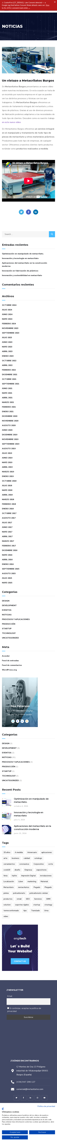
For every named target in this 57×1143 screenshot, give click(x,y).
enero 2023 (8, 356)
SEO (28, 899)
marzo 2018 (8, 499)
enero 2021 (8, 411)
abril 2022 (7, 365)
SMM (48, 899)
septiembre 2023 (10, 333)
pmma (6, 893)
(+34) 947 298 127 (25, 1081)
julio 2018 (7, 485)
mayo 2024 (7, 319)
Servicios (38, 899)
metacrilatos (23, 887)
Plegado (48, 887)
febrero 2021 (9, 407)
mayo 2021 (7, 393)
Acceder (6, 656)
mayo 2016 (7, 555)
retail (19, 899)
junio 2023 (7, 342)
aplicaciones (46, 852)
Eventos (6, 610)
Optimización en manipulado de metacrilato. (23, 253)
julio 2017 (7, 522)
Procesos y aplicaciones (16, 619)
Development (9, 605)
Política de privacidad (46, 1106)
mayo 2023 (7, 347)
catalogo (38, 858)
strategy (48, 904)
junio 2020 (7, 430)
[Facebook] (28, 212)
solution (7, 904)
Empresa (28, 870)
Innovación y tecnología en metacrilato (20, 258)
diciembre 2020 (9, 416)
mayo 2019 (7, 462)
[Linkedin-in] (30, 1098)
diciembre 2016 (9, 550)
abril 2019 (7, 467)
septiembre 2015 (10, 569)
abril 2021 (7, 397)
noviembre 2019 (10, 439)
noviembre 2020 (10, 421)
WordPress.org (9, 670)
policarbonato (19, 893)
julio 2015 (7, 578)
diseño (17, 870)
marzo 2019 (8, 471)
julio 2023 (7, 337)
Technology (9, 633)
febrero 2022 (9, 370)
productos (8, 899)
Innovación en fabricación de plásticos (20, 271)
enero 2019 (8, 476)
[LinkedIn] (35, 212)
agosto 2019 (9, 448)
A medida (19, 852)
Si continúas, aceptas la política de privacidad (24, 1010)
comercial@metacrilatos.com (29, 1089)
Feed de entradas (10, 660)
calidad (27, 858)
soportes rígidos (22, 904)
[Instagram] (37, 1098)
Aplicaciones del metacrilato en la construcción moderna (24, 264)
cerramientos (9, 864)
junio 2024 (7, 314)
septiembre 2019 (10, 444)
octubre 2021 (9, 379)
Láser (20, 881)
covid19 (7, 870)
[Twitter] (21, 212)
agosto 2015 (9, 573)
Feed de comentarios (12, 665)
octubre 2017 (9, 513)
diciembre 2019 (9, 434)
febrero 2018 (9, 504)
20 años (7, 852)
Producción (8, 624)
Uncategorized (10, 638)
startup (36, 904)
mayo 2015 (7, 582)
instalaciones (46, 875)
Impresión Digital (28, 875)
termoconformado (11, 910)
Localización (9, 881)
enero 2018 (8, 508)
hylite (14, 875)
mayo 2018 (7, 490)
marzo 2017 (8, 541)
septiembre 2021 (10, 384)
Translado (35, 910)
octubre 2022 (9, 360)
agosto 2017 (9, 518)
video (6, 916)
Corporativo (39, 864)
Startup (7, 628)
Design (5, 601)
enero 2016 (8, 564)
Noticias (7, 614)
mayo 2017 (7, 532)
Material (44, 881)
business (15, 858)
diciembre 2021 (9, 374)
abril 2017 (7, 536)
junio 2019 (7, 458)
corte (50, 864)
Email (9, 996)
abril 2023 (7, 351)
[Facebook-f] (23, 1098)
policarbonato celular (39, 893)
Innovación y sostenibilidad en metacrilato (22, 275)
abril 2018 (7, 495)
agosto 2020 (9, 425)
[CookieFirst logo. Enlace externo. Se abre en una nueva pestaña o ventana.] (3, 1109)
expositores (41, 870)
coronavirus (24, 864)
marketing (32, 881)
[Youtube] (44, 1098)
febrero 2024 (9, 323)
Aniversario (32, 852)
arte (5, 858)
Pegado (37, 887)
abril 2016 (7, 559)
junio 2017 (7, 527)
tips (25, 910)
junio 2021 (7, 388)
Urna (46, 910)
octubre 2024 (9, 305)
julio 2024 (7, 310)
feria (5, 875)
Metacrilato (9, 887)
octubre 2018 (9, 481)
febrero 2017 (9, 545)
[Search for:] (28, 234)
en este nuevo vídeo (11, 122)
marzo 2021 (8, 402)
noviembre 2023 (10, 328)
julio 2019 (7, 453)
